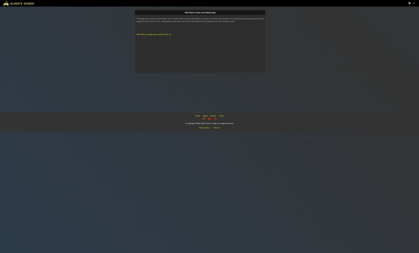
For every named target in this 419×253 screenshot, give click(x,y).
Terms (221, 116)
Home (197, 116)
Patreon (217, 128)
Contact (213, 116)
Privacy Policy (204, 128)
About (205, 116)
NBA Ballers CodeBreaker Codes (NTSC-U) (154, 34)
